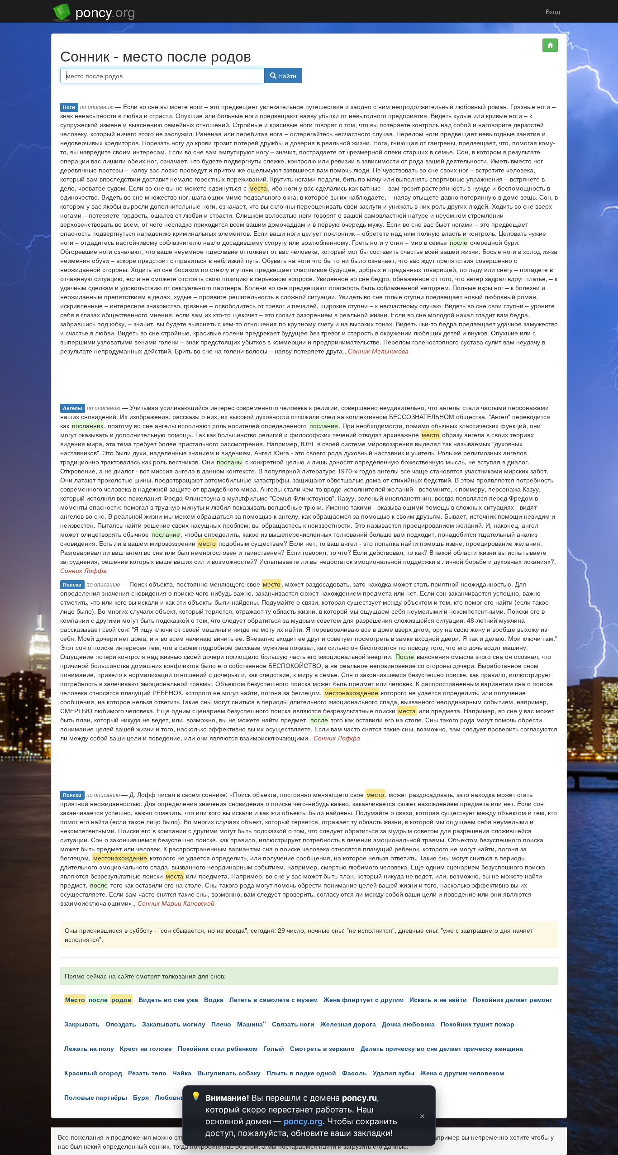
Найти (286, 75)
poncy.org (303, 1121)
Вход (552, 11)
